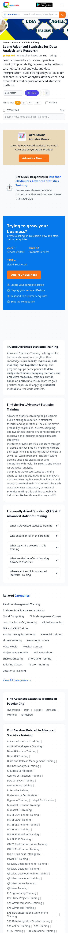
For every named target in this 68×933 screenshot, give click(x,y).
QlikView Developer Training (23, 878)
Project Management (15, 652)
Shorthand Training (39, 658)
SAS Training (41, 926)
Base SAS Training (17, 756)
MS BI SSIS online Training (22, 824)
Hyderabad (13, 709)
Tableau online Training (41, 930)
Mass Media (10, 646)
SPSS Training (15, 930)
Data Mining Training (19, 785)
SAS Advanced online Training (24, 903)
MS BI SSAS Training (19, 819)
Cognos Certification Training (24, 775)
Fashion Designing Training (19, 634)
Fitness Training (12, 640)
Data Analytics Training (20, 780)
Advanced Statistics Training (23, 741)
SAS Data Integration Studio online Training (27, 914)
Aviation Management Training (21, 604)
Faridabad (27, 714)
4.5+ (37, 102)
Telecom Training (38, 664)
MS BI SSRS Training (19, 839)
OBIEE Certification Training (23, 849)
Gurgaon (51, 709)
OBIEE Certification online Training (27, 844)
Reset (62, 110)
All (18, 102)
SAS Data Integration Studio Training (28, 921)
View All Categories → (17, 680)
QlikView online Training (21, 883)
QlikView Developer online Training (27, 873)
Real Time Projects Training (23, 898)
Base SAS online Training (21, 751)
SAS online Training (18, 926)
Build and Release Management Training (31, 761)
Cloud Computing (13, 616)
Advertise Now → (34, 158)
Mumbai (12, 714)
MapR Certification (43, 800)
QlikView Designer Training (23, 868)
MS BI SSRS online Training (23, 834)
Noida (37, 709)
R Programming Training (21, 893)
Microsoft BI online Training (23, 805)
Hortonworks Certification (22, 795)
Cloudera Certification (20, 770)
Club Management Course (45, 616)
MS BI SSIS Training (18, 829)
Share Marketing (13, 658)
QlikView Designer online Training (27, 863)
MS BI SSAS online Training (23, 814)
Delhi (27, 709)
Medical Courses (33, 646)
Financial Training (51, 634)
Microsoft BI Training (19, 810)
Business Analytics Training (23, 766)
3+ (24, 102)
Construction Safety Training (20, 622)
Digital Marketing (52, 622)
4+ (30, 102)
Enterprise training (18, 790)
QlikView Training (17, 888)
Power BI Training (17, 858)
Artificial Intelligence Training (24, 746)
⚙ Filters (31, 92)
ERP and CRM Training (16, 628)
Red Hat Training (43, 652)
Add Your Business (24, 275)
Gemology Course (38, 640)
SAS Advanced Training (20, 907)
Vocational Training (14, 670)
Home (6, 42)
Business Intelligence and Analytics (24, 610)
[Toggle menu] (62, 5)
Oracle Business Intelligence (24, 854)
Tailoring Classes (13, 664)
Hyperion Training (17, 800)
